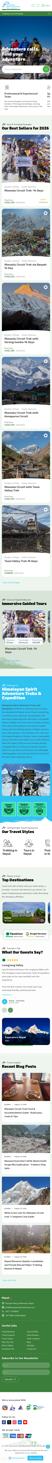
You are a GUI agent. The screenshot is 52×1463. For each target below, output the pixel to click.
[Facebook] (4, 1422)
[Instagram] (14, 1422)
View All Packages (11, 582)
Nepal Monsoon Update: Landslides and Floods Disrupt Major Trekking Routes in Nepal (23, 1265)
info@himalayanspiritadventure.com (20, 1307)
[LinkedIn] (20, 1422)
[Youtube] (25, 1422)
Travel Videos (7, 1339)
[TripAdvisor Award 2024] (24, 809)
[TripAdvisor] (14, 934)
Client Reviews (33, 1335)
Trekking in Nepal (10, 852)
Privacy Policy (18, 1458)
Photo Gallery (7, 1345)
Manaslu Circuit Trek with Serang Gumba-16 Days (21, 340)
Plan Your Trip (7, 1342)
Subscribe (9, 1379)
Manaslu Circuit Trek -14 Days (23, 190)
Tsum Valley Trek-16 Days (21, 561)
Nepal (7, 917)
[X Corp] (9, 1422)
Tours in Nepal (28, 852)
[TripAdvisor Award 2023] (9, 809)
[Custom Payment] (26, 1435)
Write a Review (33, 1339)
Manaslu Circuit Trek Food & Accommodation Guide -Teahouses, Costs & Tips (23, 1112)
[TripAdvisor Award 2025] (39, 809)
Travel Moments (8, 1332)
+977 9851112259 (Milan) (15, 1315)
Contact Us (31, 1349)
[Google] (35, 934)
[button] (49, 13)
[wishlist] (37, 5)
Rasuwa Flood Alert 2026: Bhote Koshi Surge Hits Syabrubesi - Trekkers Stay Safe (25, 1164)
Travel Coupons (8, 1335)
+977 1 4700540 (11, 1311)
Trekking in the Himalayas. (12, 14)
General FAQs (32, 1332)
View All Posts (9, 1280)
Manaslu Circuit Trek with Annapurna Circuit (21, 414)
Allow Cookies (35, 1458)
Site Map (30, 1345)
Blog (29, 1342)
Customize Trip (8, 1349)
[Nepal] (42, 920)
